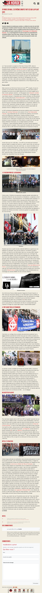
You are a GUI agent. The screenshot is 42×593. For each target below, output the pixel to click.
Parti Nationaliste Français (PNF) (24, 19)
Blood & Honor (11, 270)
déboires (19, 430)
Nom (4, 552)
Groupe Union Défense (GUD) (18, 17)
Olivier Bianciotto (20, 97)
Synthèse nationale (11, 19)
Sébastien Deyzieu (7, 17)
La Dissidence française (8, 20)
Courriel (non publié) (7, 557)
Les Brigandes (26, 428)
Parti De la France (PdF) (31, 17)
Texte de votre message (8, 562)
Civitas (4, 19)
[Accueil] (11, 3)
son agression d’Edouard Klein (22, 490)
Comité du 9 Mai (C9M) (19, 20)
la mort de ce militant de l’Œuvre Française (21, 464)
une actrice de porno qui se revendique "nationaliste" (20, 519)
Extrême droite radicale (31, 20)
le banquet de (20, 69)
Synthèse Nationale (12, 112)
